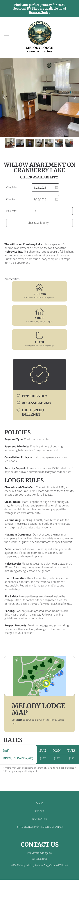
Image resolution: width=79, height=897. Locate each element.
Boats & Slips (39, 819)
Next (75, 97)
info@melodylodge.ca (39, 853)
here (19, 720)
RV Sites (39, 811)
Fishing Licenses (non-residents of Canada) (40, 827)
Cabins (39, 803)
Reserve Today (39, 12)
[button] (6, 37)
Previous (4, 97)
